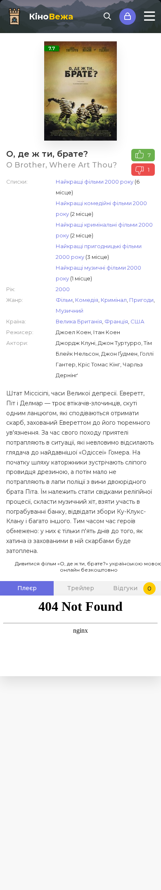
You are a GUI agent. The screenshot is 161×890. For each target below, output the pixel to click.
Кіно (51, 17)
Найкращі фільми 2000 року (94, 181)
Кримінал (114, 300)
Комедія (86, 300)
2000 (63, 289)
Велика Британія (79, 321)
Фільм (64, 300)
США (137, 321)
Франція (116, 321)
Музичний (69, 310)
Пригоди (141, 300)
